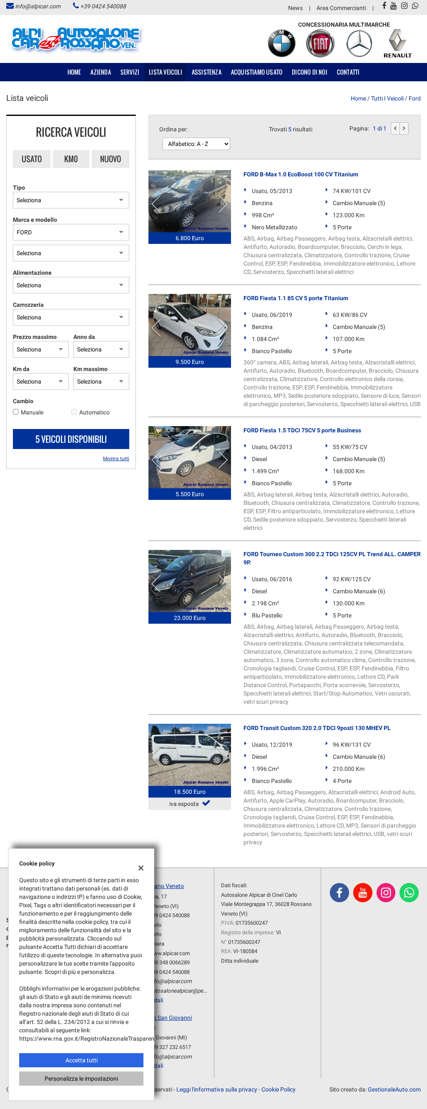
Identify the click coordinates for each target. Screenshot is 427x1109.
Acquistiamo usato (256, 72)
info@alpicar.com (37, 6)
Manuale (32, 412)
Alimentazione (32, 272)
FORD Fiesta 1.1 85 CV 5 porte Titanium (296, 298)
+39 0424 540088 (103, 6)
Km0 (71, 158)
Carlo (155, 925)
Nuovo (110, 158)
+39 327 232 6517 (170, 1047)
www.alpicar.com (169, 953)
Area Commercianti (341, 8)
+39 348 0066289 (169, 962)
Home (74, 72)
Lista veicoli (165, 72)
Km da (21, 369)
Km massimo (90, 369)
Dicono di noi (309, 72)
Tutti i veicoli (387, 98)
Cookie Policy (278, 1089)
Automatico (94, 412)
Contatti (348, 72)
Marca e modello (35, 219)
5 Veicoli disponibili (71, 439)
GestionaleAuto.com (394, 1089)
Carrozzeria (28, 304)
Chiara (156, 944)
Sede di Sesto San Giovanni (157, 1017)
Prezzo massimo (35, 337)
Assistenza (206, 72)
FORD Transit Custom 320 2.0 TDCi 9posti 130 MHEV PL (317, 728)
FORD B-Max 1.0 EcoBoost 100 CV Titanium (301, 174)
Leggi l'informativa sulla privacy (216, 1089)
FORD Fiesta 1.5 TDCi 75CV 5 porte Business (302, 430)
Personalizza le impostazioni (81, 1078)
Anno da (84, 337)
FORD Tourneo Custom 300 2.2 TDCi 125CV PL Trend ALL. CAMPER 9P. (332, 558)
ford (415, 98)
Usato (32, 158)
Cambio (23, 401)
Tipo (19, 187)
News (295, 8)
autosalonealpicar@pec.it (179, 991)
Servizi (130, 72)
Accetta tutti (81, 1060)
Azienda (100, 72)
